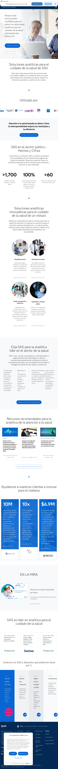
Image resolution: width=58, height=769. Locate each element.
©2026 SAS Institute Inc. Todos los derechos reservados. (13, 766)
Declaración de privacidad (16, 765)
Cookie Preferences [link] (5, 765)
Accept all (12, 753)
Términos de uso (26, 765)
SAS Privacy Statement (25, 743)
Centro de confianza (37, 765)
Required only (23, 753)
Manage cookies (18, 758)
